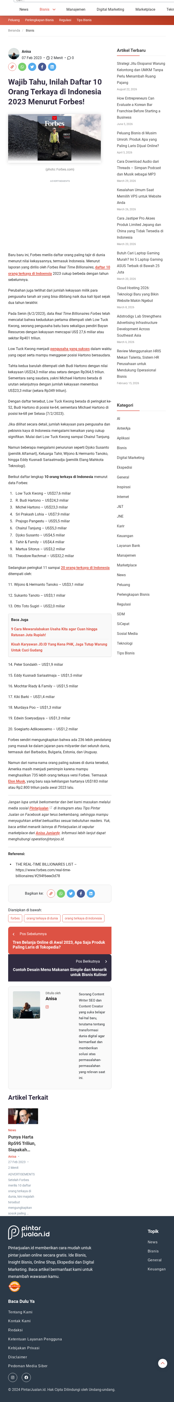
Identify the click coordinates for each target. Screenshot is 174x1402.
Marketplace (145, 9)
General (123, 477)
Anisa (26, 51)
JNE (120, 516)
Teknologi (125, 643)
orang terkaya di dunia (42, 918)
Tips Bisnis (84, 20)
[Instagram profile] (47, 1006)
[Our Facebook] (26, 1377)
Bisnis (44, 9)
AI (118, 418)
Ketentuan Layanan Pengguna (35, 1339)
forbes (15, 918)
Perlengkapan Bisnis (39, 20)
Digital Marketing (110, 9)
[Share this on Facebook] (42, 67)
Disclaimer (17, 1357)
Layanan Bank (128, 545)
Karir (120, 526)
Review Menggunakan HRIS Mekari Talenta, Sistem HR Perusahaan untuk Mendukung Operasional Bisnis (139, 364)
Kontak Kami (19, 1321)
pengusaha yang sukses (70, 349)
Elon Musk (16, 781)
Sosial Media (127, 633)
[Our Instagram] (12, 1377)
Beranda (14, 30)
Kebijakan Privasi (24, 1348)
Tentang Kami (20, 1312)
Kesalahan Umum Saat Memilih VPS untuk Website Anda (139, 196)
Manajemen (75, 9)
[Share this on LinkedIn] (52, 67)
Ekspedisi (124, 467)
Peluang (14, 20)
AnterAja (123, 428)
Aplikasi (123, 438)
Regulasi (65, 20)
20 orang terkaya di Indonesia (85, 568)
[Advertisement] (59, 215)
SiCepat (123, 624)
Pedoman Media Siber (28, 1366)
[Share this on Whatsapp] (22, 67)
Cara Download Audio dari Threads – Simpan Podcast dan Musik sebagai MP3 (139, 167)
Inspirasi (123, 487)
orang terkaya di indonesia (83, 918)
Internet (123, 497)
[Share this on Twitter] (32, 67)
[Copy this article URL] (12, 67)
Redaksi (15, 1330)
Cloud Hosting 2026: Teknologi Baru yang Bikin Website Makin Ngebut (138, 294)
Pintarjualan (38, 808)
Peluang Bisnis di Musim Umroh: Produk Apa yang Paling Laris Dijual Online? (138, 139)
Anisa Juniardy (48, 833)
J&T (120, 506)
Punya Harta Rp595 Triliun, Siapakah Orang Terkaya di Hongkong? (23, 1149)
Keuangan (125, 536)
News (23, 9)
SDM (121, 614)
